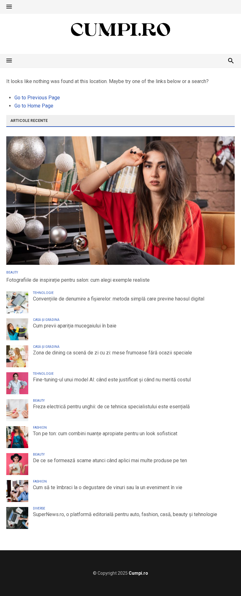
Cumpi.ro (138, 573)
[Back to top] (223, 578)
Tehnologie (43, 293)
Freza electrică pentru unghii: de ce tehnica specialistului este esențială (111, 407)
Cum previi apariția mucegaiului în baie (74, 326)
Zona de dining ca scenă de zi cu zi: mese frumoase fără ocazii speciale (112, 353)
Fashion (40, 427)
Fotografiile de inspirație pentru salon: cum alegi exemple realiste (78, 280)
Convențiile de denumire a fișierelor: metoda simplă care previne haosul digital (118, 299)
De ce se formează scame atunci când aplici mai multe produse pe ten (110, 460)
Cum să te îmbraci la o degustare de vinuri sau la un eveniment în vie (107, 487)
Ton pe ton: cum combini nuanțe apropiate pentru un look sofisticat (105, 434)
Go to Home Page (33, 106)
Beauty (12, 272)
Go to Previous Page (37, 98)
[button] (9, 7)
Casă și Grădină (46, 320)
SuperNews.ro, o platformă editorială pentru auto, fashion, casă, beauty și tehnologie (125, 514)
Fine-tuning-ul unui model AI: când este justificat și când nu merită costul (112, 380)
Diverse (39, 508)
